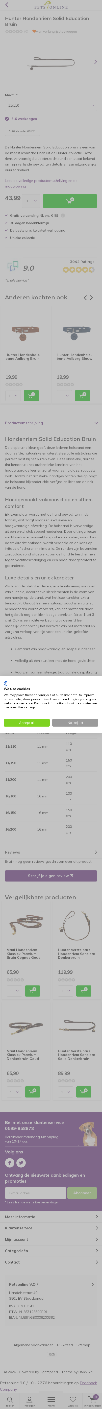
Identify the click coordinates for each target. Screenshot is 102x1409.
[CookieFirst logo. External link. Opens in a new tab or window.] (5, 683)
